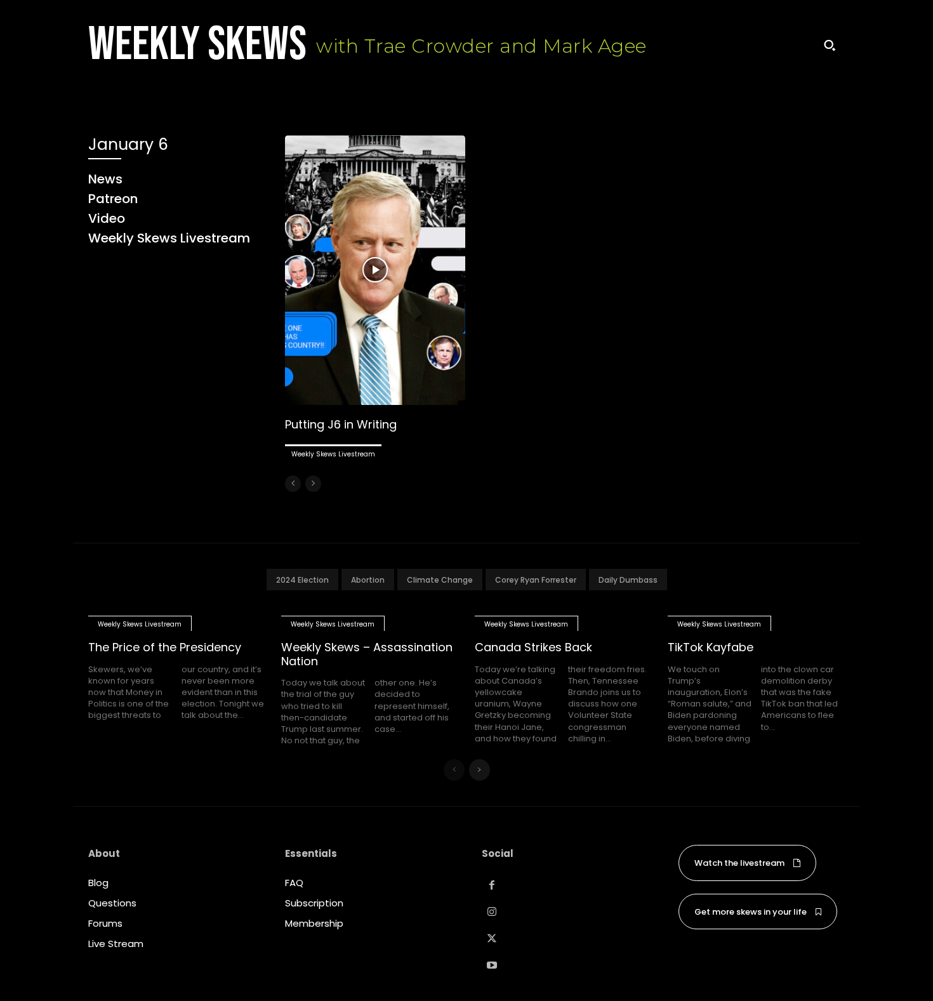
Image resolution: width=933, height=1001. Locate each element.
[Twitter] (492, 939)
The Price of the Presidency (164, 647)
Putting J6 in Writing (341, 424)
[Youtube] (492, 965)
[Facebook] (492, 885)
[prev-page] (293, 483)
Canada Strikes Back (533, 647)
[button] (829, 45)
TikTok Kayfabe (710, 647)
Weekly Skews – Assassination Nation (367, 654)
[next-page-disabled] (313, 483)
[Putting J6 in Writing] (375, 270)
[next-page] (479, 770)
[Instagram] (492, 912)
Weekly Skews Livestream (333, 454)
